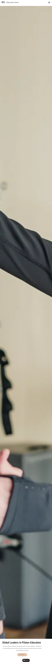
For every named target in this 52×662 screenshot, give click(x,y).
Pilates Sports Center (12, 2)
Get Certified (21, 654)
